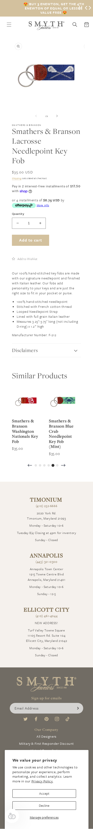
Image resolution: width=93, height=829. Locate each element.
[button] (24, 259)
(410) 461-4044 (46, 615)
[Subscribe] (78, 708)
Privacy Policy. (42, 781)
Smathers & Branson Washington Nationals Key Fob (25, 431)
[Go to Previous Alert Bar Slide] (86, 8)
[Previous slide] (29, 465)
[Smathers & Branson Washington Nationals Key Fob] (25, 400)
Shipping (16, 178)
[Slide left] (36, 116)
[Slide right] (57, 116)
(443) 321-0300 (46, 561)
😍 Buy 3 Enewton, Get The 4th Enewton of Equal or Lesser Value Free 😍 (53, 8)
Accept (44, 793)
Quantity (18, 214)
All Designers (46, 736)
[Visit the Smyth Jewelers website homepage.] (46, 25)
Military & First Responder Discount (46, 743)
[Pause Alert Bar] (80, 8)
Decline (44, 805)
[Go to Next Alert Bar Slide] (90, 8)
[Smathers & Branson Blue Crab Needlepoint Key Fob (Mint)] (62, 400)
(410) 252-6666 (46, 505)
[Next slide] (63, 465)
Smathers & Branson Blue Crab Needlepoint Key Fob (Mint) (61, 433)
